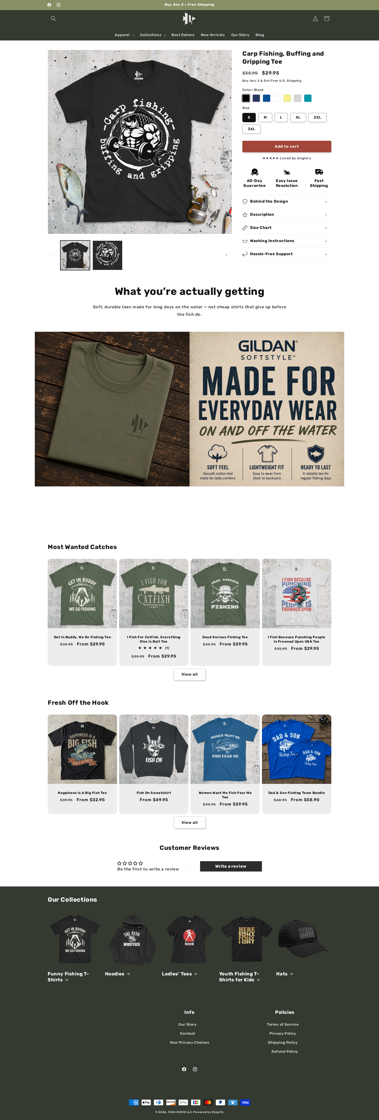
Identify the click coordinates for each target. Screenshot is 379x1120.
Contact (187, 1033)
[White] (277, 98)
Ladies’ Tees (177, 974)
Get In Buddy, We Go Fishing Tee (82, 637)
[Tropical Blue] (307, 98)
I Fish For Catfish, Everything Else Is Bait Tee (153, 639)
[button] (53, 18)
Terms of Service (283, 1024)
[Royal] (266, 98)
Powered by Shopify (208, 1112)
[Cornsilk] (287, 98)
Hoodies (115, 974)
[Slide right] (226, 255)
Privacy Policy (282, 1033)
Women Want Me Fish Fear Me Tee (225, 795)
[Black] (246, 98)
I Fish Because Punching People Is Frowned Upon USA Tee (296, 639)
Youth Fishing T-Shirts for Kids (239, 977)
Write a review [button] (230, 866)
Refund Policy (284, 1051)
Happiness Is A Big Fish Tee (82, 793)
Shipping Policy (283, 1042)
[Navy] (256, 98)
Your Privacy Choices (190, 1042)
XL (298, 117)
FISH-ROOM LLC (180, 1112)
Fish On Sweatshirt (154, 793)
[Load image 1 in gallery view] (75, 255)
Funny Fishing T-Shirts (68, 977)
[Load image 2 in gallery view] (107, 255)
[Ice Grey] (297, 98)
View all (190, 674)
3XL (251, 129)
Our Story (187, 1024)
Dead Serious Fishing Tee (225, 637)
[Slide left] (53, 255)
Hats (281, 974)
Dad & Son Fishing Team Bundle (296, 793)
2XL (317, 117)
